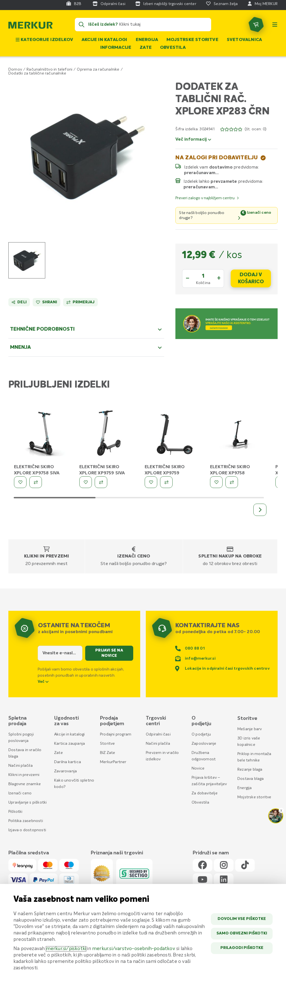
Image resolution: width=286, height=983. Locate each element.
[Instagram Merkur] (223, 865)
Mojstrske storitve (192, 40)
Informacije (115, 47)
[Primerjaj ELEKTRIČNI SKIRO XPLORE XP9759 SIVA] (101, 482)
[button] (86, 155)
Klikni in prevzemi (46, 556)
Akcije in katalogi (104, 40)
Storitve (107, 744)
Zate (146, 47)
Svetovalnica (244, 40)
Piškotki (15, 812)
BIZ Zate (107, 753)
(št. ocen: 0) (256, 129)
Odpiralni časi (158, 734)
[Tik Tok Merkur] (245, 865)
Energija (147, 40)
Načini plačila (20, 766)
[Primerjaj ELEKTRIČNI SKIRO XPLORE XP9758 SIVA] (35, 482)
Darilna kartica (67, 762)
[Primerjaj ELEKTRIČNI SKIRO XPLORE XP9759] (166, 482)
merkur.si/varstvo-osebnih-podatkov (133, 948)
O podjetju (201, 734)
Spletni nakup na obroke (230, 556)
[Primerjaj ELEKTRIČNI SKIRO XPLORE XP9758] (231, 482)
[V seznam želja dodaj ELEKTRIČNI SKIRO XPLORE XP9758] (216, 482)
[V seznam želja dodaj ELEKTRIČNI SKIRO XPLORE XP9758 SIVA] (20, 482)
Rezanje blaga (250, 770)
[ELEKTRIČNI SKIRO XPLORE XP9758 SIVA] (42, 434)
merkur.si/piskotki (66, 948)
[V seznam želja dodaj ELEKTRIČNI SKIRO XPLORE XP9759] (151, 482)
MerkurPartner (113, 762)
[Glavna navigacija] (274, 24)
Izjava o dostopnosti (27, 830)
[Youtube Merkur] (202, 880)
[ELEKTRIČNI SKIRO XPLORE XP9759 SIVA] (107, 434)
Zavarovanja (65, 771)
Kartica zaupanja (69, 744)
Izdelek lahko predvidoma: (223, 181)
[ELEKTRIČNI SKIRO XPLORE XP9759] (173, 434)
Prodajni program (115, 734)
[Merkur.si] (30, 26)
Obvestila (173, 47)
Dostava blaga (250, 779)
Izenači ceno (133, 556)
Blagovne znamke (24, 784)
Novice (198, 768)
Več (42, 682)
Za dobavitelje (205, 793)
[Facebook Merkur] (202, 865)
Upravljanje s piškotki (27, 802)
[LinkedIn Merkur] (223, 880)
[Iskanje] (81, 24)
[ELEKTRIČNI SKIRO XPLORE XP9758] (238, 434)
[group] (26, 260)
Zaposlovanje (204, 744)
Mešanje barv (249, 729)
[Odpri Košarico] (256, 24)
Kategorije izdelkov (46, 40)
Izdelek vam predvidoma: (221, 167)
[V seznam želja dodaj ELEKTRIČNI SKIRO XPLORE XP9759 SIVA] (85, 482)
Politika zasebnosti (25, 821)
